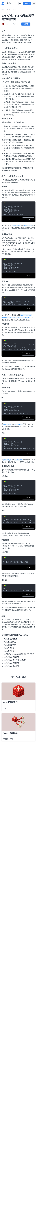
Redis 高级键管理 (10, 645)
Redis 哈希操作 (9, 648)
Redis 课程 (21, 677)
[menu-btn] (33, 3)
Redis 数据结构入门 (10, 642)
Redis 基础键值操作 (10, 639)
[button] (20, 3)
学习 (3, 9)
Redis (15, 9)
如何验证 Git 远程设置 (11, 663)
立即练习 (26, 24)
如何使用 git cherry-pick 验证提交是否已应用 (19, 654)
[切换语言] (20, 3)
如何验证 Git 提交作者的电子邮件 (15, 660)
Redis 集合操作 (9, 651)
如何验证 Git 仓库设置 (11, 666)
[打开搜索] (15, 3)
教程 (8, 9)
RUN (27, 219)
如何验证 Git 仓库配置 (11, 657)
